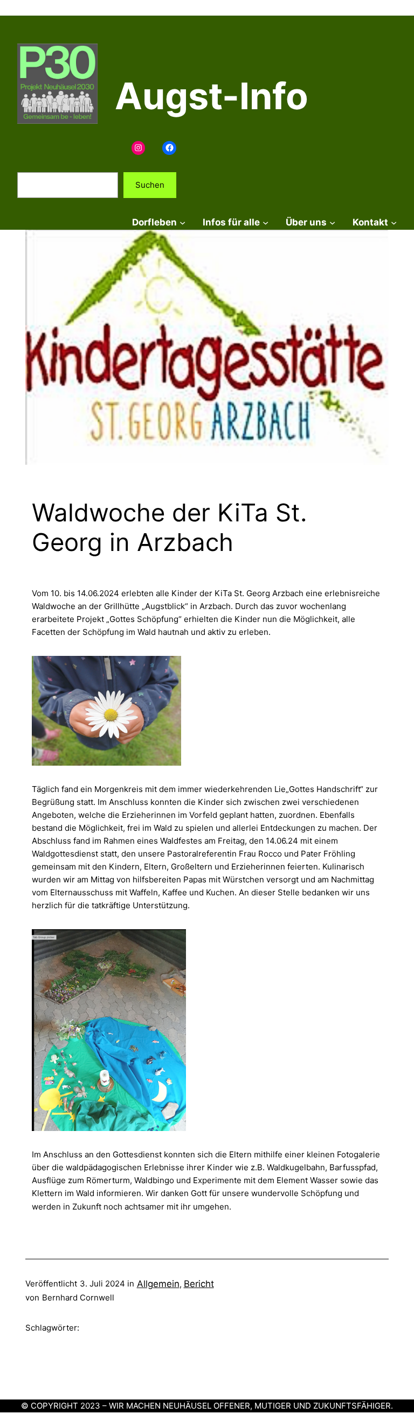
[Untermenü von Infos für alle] (265, 222)
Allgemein (158, 1283)
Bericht (199, 1283)
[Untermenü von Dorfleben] (182, 222)
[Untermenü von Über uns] (332, 222)
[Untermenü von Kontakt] (394, 222)
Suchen (149, 185)
